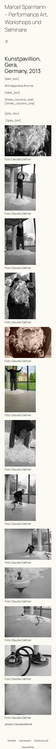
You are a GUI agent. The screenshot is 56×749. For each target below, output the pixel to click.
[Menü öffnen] (6, 41)
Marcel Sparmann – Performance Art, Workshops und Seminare (26, 18)
